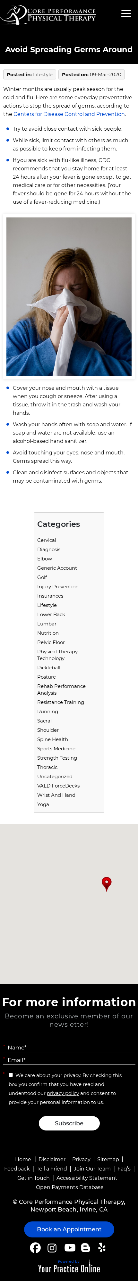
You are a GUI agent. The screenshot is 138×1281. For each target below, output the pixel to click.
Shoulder (48, 730)
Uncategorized (55, 776)
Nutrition (48, 633)
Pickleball (48, 668)
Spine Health (52, 739)
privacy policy (63, 1093)
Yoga (43, 804)
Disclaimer (52, 1159)
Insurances (50, 596)
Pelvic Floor (51, 642)
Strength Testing (57, 758)
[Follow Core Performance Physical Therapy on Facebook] (35, 1247)
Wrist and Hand (56, 795)
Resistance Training (60, 702)
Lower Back (51, 614)
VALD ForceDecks (58, 786)
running (47, 711)
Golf (42, 577)
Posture (46, 677)
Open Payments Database (70, 1187)
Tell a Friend (52, 1169)
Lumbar (46, 624)
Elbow (44, 559)
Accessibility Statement (86, 1178)
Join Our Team (92, 1169)
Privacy (81, 1159)
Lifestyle (43, 74)
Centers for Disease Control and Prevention (69, 114)
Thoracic (47, 767)
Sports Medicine (56, 749)
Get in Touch (33, 1178)
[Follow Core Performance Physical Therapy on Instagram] (51, 1247)
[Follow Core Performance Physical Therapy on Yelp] (103, 1247)
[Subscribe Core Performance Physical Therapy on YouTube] (69, 1247)
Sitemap (108, 1159)
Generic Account (57, 568)
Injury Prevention (58, 586)
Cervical (46, 540)
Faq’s (124, 1169)
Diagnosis (48, 549)
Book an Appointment (69, 1229)
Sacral (44, 721)
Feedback (17, 1169)
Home (23, 1159)
